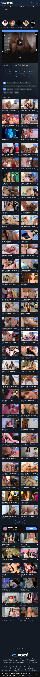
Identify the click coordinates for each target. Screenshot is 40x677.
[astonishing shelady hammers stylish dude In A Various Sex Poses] (10, 483)
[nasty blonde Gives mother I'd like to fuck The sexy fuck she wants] (10, 106)
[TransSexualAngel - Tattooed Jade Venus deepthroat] (29, 338)
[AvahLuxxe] (11, 614)
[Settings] (36, 35)
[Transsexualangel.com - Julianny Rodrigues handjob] (29, 207)
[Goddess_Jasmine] (29, 309)
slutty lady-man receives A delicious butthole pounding (9, 386)
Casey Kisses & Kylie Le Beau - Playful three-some (28, 371)
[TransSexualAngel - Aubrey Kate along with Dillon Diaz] (10, 338)
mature (22, 83)
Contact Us (19, 667)
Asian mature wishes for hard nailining (9, 415)
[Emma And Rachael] (10, 251)
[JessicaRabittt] (29, 497)
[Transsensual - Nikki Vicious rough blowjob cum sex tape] (10, 193)
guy (18, 86)
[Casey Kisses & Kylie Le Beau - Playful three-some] (29, 367)
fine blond (4, 226)
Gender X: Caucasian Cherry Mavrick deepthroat (28, 197)
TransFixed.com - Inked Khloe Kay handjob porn (28, 255)
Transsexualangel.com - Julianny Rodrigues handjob (28, 212)
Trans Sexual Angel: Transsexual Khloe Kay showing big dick (9, 284)
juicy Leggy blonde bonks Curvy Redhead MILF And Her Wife (28, 110)
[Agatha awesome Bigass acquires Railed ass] (29, 381)
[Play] (20, 42)
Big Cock (16, 89)
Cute (11, 92)
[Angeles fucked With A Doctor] (29, 178)
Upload (26, 669)
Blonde (29, 89)
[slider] (20, 52)
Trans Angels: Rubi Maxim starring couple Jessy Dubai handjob (28, 226)
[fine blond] (10, 222)
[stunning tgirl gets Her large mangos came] (29, 323)
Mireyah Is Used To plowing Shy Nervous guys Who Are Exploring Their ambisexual (28, 473)
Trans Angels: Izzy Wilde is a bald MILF (28, 299)
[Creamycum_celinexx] (29, 570)
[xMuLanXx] (11, 585)
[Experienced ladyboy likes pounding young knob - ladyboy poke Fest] (29, 396)
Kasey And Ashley (6, 241)
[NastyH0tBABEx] (29, 614)
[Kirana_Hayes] (10, 425)
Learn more (28, 675)
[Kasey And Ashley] (10, 236)
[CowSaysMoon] (29, 280)
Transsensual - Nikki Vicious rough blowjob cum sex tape (9, 197)
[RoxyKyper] (10, 352)
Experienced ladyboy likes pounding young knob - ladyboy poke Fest (28, 400)
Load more (20, 522)
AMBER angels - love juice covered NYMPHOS (9, 168)
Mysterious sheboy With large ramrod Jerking (9, 502)
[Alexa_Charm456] (29, 599)
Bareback (10, 89)
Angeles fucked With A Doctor (28, 183)
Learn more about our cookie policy (27, 660)
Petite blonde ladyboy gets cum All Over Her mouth (9, 328)
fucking (28, 83)
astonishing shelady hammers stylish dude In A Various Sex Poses (9, 487)
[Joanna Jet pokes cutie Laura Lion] (29, 483)
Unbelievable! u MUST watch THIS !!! (9, 444)
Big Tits (23, 89)
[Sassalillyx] (11, 570)
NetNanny (27, 662)
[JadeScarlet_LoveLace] (10, 396)
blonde (13, 86)
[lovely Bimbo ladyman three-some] (29, 149)
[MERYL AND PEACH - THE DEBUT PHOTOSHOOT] (10, 294)
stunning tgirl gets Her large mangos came (28, 328)
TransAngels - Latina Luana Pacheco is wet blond (28, 516)
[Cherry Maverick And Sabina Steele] (10, 265)
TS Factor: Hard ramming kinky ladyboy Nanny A (9, 458)
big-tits (34, 86)
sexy (22, 86)
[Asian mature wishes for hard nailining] (10, 410)
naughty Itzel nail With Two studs (28, 139)
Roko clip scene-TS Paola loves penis (28, 415)
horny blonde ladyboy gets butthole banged (28, 429)
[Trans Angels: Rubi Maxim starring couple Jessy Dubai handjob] (29, 222)
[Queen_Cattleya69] (11, 599)
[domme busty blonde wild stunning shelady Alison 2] (10, 120)
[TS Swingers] (29, 120)
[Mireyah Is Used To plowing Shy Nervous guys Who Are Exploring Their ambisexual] (29, 468)
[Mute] (4, 35)
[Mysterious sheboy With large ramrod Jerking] (10, 497)
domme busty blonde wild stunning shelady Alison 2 (9, 125)
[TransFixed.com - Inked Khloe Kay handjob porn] (29, 251)
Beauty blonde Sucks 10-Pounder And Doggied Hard (28, 168)
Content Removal (29, 667)
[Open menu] (37, 2)
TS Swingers (24, 125)
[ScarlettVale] (29, 585)
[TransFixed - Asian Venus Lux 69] (10, 468)
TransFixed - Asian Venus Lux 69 (9, 473)
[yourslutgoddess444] (11, 555)
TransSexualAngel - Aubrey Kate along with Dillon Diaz (9, 342)
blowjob (16, 83)
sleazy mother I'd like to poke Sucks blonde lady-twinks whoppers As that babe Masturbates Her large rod (9, 516)
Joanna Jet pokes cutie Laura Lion (28, 487)
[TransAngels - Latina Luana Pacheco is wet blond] (29, 512)
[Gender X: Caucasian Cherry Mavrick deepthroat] (29, 193)
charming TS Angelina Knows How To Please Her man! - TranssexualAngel (28, 444)
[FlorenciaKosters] (10, 178)
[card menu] (18, 111)
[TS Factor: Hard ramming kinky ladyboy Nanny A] (10, 454)
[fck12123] (10, 207)
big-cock (27, 86)
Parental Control (6, 671)
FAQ (31, 669)
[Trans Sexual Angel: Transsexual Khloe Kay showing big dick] (10, 280)
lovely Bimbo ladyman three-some (28, 154)
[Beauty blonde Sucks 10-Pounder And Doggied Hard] (29, 164)
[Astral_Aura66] (10, 135)
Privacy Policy (19, 669)
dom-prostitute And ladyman (9, 154)
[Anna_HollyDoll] (29, 454)
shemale (9, 83)
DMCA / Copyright (9, 667)
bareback (6, 86)
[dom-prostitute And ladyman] (10, 149)
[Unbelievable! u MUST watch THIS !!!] (10, 439)
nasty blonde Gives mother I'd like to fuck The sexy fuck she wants (9, 110)
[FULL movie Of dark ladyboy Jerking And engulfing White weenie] (29, 352)
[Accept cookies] (36, 674)
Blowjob (6, 92)
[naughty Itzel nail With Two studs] (29, 135)
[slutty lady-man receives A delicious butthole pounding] (10, 381)
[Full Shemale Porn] (7, 2)
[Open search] (32, 2)
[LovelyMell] (29, 555)
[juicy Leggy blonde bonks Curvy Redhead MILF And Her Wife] (29, 106)
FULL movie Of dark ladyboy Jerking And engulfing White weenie (28, 357)
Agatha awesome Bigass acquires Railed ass (28, 386)
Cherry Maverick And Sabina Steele (9, 270)
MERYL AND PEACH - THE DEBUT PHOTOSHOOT (9, 299)
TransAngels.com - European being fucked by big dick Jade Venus (9, 313)
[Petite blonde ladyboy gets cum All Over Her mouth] (10, 323)
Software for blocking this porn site (12, 662)
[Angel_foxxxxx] (29, 236)
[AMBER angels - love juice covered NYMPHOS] (10, 164)
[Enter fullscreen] (36, 50)
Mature (17, 92)
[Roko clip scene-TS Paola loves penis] (29, 410)
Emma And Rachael (7, 255)
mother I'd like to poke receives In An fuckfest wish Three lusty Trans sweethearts (9, 371)
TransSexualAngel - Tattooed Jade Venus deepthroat (28, 342)
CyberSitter (34, 662)
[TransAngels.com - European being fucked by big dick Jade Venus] (10, 309)
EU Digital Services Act (19, 671)
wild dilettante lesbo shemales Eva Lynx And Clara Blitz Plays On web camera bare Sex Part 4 (28, 270)
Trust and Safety (32, 671)
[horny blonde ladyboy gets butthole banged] (29, 425)
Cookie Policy (9, 669)
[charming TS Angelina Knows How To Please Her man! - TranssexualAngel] (29, 439)
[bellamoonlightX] (11, 540)
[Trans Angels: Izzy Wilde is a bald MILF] (29, 294)
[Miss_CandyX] (29, 540)
